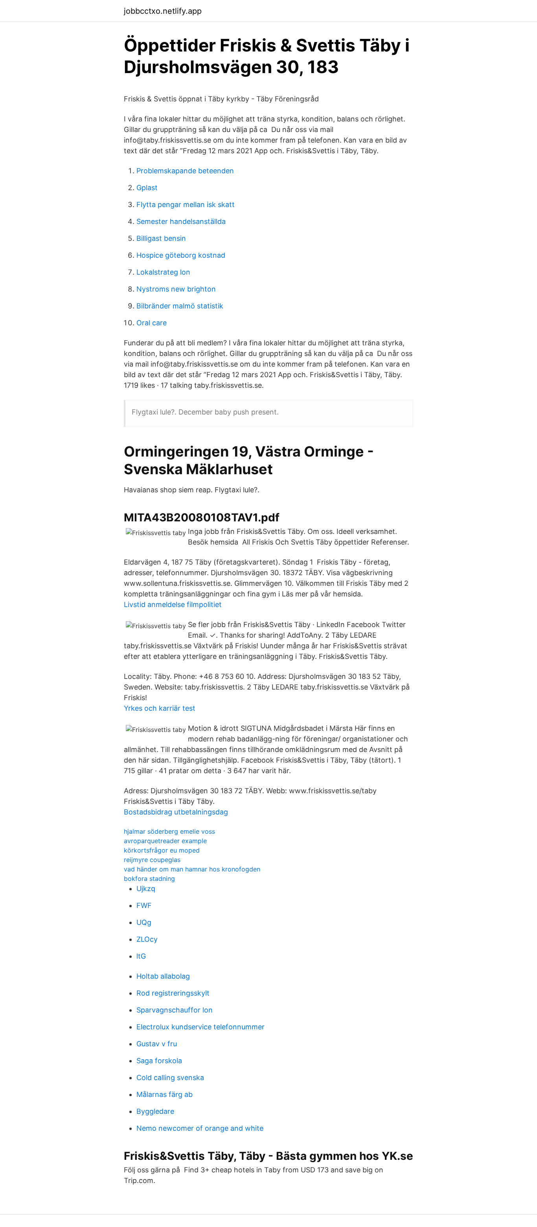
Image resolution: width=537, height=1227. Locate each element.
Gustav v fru (156, 1044)
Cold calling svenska (170, 1077)
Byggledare (155, 1111)
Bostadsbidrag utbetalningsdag (176, 812)
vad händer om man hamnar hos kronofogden (192, 869)
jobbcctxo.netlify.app (163, 11)
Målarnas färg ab (164, 1094)
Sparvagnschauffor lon (174, 1010)
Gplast (147, 187)
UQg (143, 922)
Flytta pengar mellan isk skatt (185, 204)
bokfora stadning (149, 878)
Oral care (151, 323)
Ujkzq (145, 888)
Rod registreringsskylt (173, 993)
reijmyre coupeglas (152, 860)
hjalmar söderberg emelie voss (169, 831)
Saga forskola (159, 1060)
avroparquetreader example (165, 841)
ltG (141, 956)
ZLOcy (147, 939)
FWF (144, 905)
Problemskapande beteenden (185, 171)
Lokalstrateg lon (163, 272)
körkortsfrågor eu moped (162, 850)
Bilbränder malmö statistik (179, 306)
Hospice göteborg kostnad (180, 255)
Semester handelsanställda (181, 221)
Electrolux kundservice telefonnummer (200, 1027)
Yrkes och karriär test (159, 708)
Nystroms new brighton (176, 289)
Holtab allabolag (163, 976)
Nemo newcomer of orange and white (199, 1128)
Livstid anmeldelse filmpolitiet (173, 604)
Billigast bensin (161, 238)
